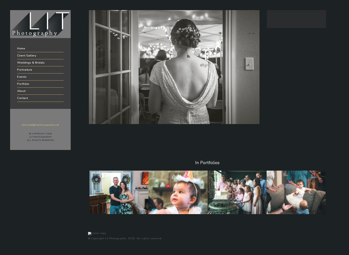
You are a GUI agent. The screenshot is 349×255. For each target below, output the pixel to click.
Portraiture (24, 70)
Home (21, 48)
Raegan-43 (162, 213)
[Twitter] (37, 118)
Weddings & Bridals (31, 63)
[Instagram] (49, 118)
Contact (22, 98)
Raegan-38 (280, 213)
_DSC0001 (102, 213)
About (21, 91)
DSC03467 (221, 213)
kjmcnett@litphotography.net (40, 124)
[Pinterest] (43, 118)
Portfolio (23, 84)
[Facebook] (31, 118)
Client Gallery (26, 55)
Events (21, 77)
